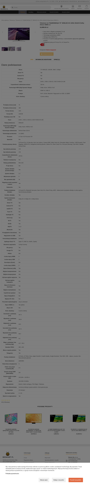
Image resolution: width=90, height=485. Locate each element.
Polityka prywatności (12, 473)
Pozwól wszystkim (75, 480)
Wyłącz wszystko (58, 480)
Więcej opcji (43, 480)
